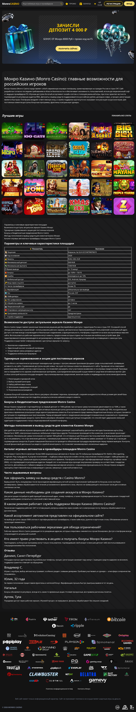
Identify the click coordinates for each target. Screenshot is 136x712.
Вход (129, 3)
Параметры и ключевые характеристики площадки (25, 225)
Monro (10, 3)
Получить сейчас (68, 48)
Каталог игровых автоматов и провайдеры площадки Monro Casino (32, 238)
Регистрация (113, 3)
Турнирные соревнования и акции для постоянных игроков (29, 230)
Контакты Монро (84, 689)
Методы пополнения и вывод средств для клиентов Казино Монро (32, 236)
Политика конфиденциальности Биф (59, 689)
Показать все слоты (121, 115)
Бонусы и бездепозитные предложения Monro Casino (26, 233)
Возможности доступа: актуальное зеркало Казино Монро (28, 227)
